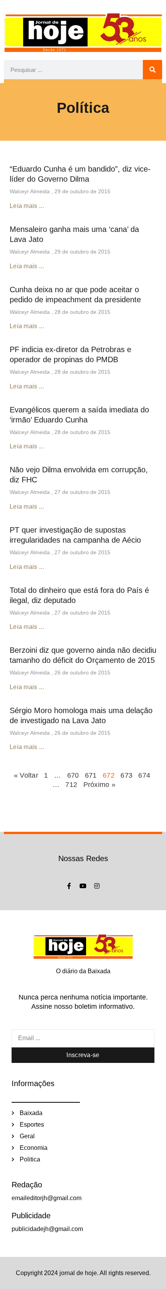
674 (144, 775)
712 (71, 784)
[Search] (152, 69)
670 (73, 775)
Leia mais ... (27, 206)
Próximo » (99, 784)
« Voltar (27, 775)
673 (126, 775)
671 (91, 775)
